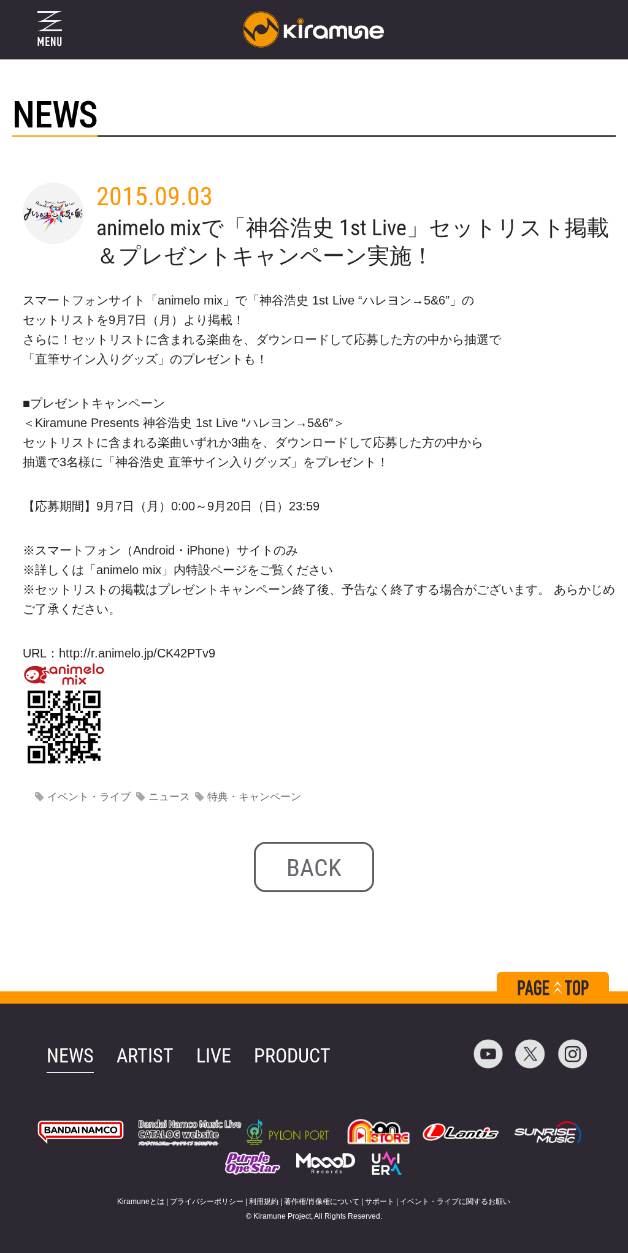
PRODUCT (292, 1055)
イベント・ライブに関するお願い (455, 1201)
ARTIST (145, 1055)
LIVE (213, 1055)
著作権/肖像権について (321, 1201)
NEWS (70, 1055)
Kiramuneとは (140, 1201)
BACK (314, 868)
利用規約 (263, 1201)
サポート (379, 1201)
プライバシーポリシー (206, 1201)
